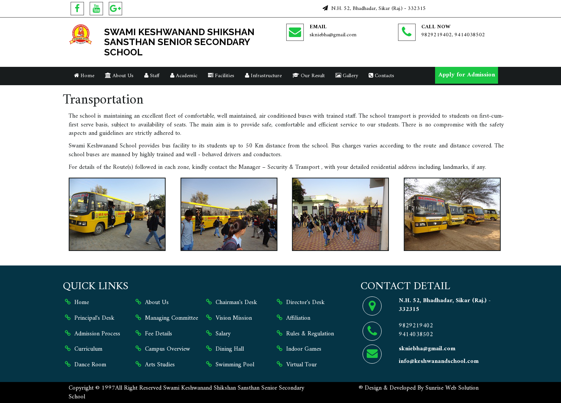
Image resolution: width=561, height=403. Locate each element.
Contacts (383, 76)
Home (86, 76)
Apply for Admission (466, 75)
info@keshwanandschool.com (439, 361)
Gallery (349, 76)
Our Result (312, 76)
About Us (122, 76)
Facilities (223, 76)
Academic (185, 76)
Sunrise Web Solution (452, 388)
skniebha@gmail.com (333, 35)
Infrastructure (265, 76)
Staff (154, 76)
